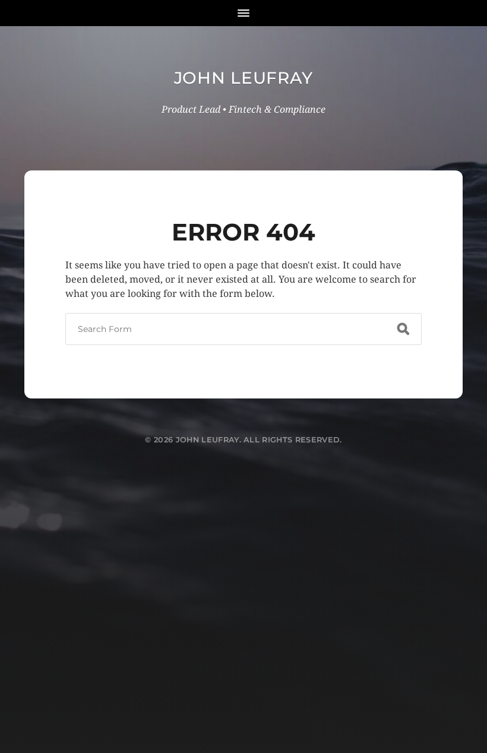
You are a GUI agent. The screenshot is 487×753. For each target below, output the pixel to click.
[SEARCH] (403, 329)
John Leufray (243, 78)
